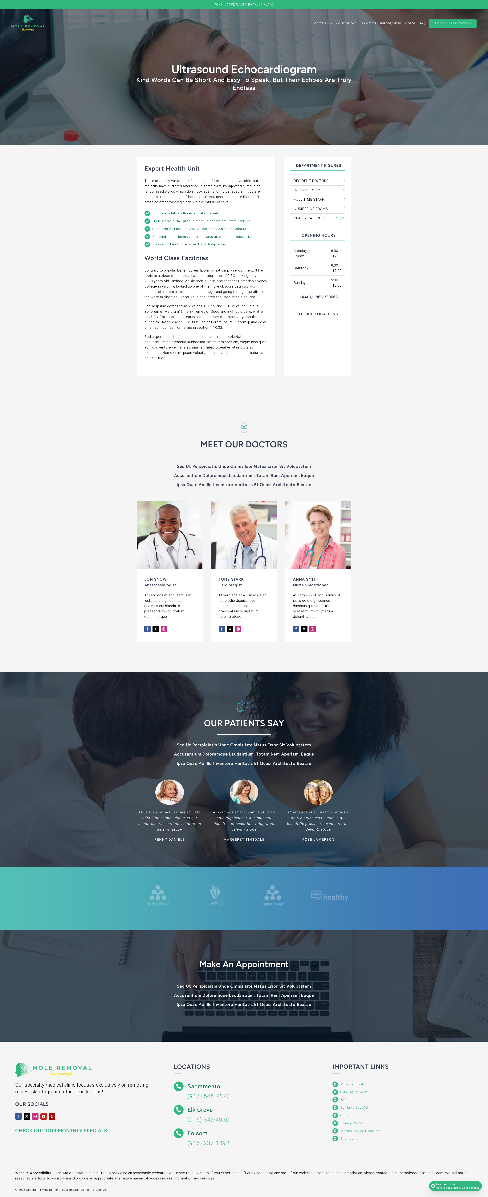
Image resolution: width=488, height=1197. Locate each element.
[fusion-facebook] (147, 629)
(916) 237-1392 (209, 1143)
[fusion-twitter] (155, 629)
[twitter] (27, 1116)
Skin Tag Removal (354, 1092)
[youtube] (43, 1116)
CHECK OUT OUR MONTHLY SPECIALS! (62, 1130)
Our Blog (347, 1115)
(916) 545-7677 (209, 1096)
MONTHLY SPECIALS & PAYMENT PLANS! (244, 4)
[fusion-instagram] (164, 629)
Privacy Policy (351, 1123)
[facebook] (18, 1116)
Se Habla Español (354, 1107)
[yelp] (52, 1116)
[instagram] (35, 1116)
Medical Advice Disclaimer (361, 1131)
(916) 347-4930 (209, 1119)
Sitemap (346, 1138)
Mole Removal (351, 1084)
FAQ (343, 1100)
